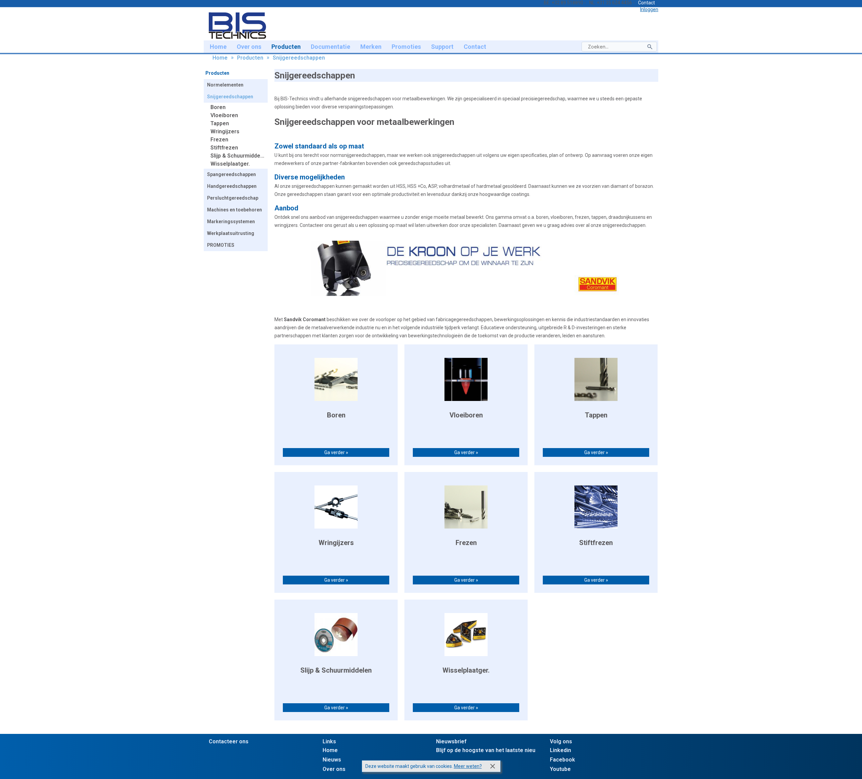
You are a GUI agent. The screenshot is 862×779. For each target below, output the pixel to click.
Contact (646, 2)
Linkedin (560, 750)
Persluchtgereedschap (232, 198)
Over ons (249, 46)
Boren (218, 107)
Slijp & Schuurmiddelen (239, 156)
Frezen (219, 139)
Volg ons (561, 741)
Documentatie (330, 46)
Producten (286, 46)
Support (442, 46)
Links (329, 741)
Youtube (560, 769)
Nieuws (332, 759)
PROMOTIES (220, 245)
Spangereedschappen (231, 174)
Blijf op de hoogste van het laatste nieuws (489, 750)
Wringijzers (224, 131)
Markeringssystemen (231, 221)
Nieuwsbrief (451, 741)
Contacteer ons (228, 741)
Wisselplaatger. (230, 164)
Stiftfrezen (224, 147)
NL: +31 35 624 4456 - (612, 2)
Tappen (219, 123)
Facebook (562, 759)
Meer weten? (468, 766)
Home (218, 46)
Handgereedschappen (232, 186)
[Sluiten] (493, 766)
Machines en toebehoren (234, 209)
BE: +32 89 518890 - (565, 2)
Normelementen (225, 85)
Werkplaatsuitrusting (230, 233)
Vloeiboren (224, 115)
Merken (371, 46)
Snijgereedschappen (299, 58)
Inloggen (649, 9)
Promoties (406, 46)
